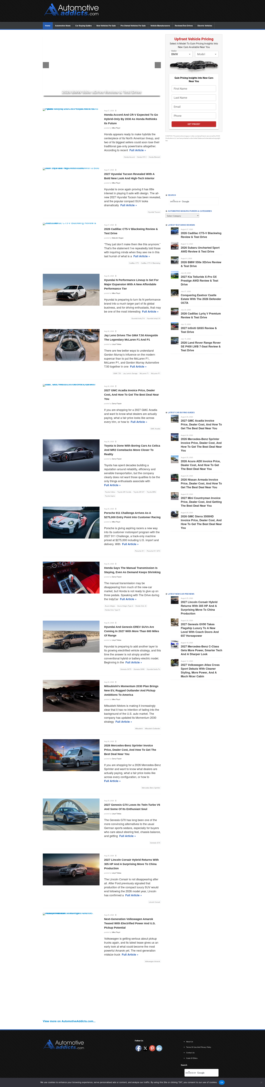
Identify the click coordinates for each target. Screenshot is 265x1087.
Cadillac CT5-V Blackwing (150, 263)
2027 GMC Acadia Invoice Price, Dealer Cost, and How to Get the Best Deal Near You (131, 394)
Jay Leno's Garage (130, 373)
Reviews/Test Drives (184, 25)
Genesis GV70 (125, 669)
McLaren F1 (144, 373)
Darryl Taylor (117, 403)
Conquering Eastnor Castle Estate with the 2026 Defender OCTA (201, 299)
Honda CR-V (141, 157)
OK (221, 1082)
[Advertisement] (163, 10)
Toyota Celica (110, 492)
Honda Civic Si (140, 606)
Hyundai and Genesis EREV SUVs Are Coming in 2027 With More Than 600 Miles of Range (131, 631)
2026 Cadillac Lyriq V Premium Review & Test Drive (201, 315)
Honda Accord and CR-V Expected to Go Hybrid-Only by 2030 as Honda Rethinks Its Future (131, 119)
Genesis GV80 (139, 669)
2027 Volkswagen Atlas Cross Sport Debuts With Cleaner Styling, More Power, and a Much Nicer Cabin (200, 670)
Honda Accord (129, 157)
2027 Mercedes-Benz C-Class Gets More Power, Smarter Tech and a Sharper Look (201, 650)
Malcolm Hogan (117, 238)
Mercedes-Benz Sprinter (151, 787)
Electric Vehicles (205, 25)
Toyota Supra (110, 496)
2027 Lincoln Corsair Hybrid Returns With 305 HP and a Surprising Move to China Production (131, 864)
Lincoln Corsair (154, 902)
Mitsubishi (139, 728)
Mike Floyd (116, 128)
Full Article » (137, 150)
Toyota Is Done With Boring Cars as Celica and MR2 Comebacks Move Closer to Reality (132, 450)
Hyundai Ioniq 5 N (138, 318)
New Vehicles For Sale (106, 25)
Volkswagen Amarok (152, 961)
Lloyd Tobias (116, 344)
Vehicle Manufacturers (160, 25)
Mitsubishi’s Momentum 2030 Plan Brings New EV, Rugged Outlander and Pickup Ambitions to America (131, 690)
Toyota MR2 (151, 492)
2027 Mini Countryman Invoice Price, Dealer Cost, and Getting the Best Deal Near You (201, 502)
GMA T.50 (117, 373)
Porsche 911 (139, 551)
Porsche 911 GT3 (153, 551)
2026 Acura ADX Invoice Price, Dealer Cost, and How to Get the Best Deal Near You (201, 465)
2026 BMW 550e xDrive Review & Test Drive (201, 264)
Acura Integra (110, 606)
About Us (189, 1041)
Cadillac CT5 (134, 263)
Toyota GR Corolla (124, 492)
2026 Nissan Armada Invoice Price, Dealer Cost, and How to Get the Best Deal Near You (201, 483)
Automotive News (63, 25)
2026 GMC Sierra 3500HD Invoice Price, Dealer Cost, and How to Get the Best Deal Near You (201, 522)
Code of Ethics (192, 1058)
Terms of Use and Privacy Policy (198, 1047)
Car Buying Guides (83, 25)
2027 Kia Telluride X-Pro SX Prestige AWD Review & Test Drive (199, 280)
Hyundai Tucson (154, 212)
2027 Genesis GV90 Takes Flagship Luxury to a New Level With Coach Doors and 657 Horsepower (200, 630)
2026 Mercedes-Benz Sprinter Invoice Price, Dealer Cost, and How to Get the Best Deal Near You (130, 750)
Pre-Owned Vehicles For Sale (133, 25)
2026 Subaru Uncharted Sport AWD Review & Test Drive (200, 249)
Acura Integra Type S (125, 606)
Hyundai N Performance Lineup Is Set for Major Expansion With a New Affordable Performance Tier (131, 284)
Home (47, 25)
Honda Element (154, 157)
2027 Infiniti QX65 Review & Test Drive (199, 330)
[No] (261, 1082)
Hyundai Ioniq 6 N (153, 318)
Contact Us (190, 1052)
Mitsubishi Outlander (152, 728)
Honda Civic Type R (112, 610)
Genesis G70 (155, 842)
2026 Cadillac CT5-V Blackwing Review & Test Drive (201, 235)
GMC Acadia (155, 428)
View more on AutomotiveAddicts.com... (69, 1021)
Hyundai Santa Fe (153, 669)
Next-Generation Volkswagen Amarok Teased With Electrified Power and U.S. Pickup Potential (130, 923)
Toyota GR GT (138, 492)
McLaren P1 (155, 373)
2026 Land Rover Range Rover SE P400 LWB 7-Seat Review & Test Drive (201, 346)
